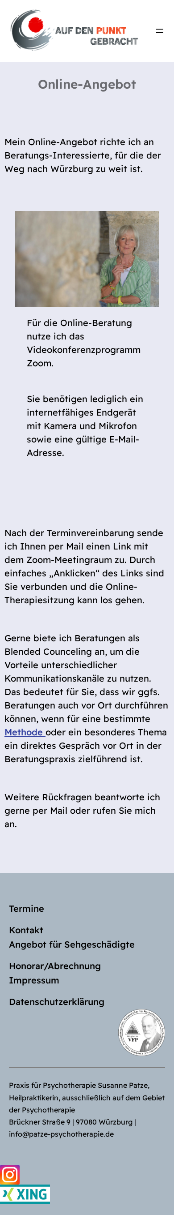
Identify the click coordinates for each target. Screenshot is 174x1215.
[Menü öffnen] (159, 31)
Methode (25, 732)
